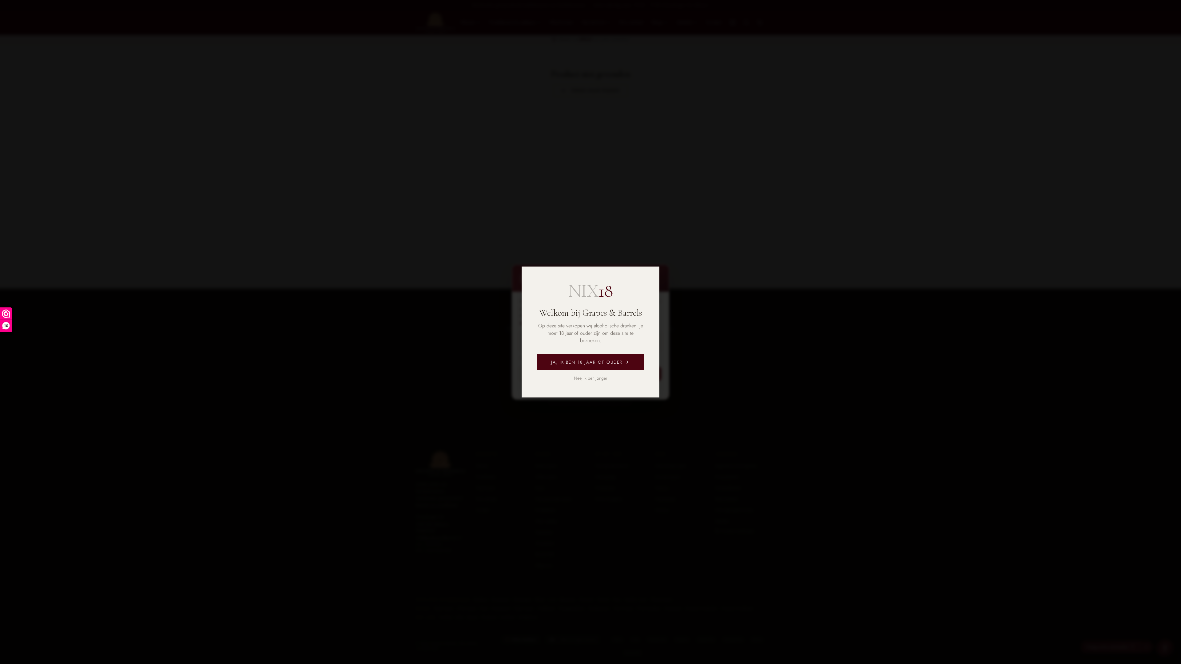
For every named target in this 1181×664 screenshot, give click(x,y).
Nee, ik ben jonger (590, 378)
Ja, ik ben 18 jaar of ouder (587, 362)
